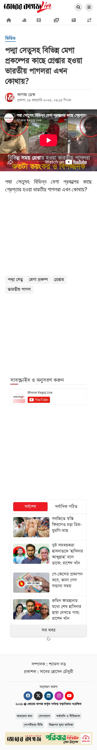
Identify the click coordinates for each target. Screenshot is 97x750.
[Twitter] (38, 695)
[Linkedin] (48, 695)
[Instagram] (59, 695)
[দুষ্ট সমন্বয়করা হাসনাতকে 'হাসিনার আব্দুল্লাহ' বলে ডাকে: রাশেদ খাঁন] (48, 555)
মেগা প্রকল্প (38, 280)
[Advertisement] (48, 332)
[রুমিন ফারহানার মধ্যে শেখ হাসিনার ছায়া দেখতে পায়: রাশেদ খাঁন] (48, 610)
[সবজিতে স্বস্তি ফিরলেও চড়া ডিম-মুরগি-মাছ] (48, 527)
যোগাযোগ (44, 716)
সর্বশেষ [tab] (30, 507)
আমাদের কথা (24, 716)
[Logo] (27, 7)
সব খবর (48, 630)
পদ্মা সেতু (15, 280)
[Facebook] (28, 695)
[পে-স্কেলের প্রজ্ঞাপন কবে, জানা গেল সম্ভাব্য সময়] (48, 582)
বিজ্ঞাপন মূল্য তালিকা (61, 725)
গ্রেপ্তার (59, 280)
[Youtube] (69, 695)
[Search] (78, 7)
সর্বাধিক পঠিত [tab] (66, 507)
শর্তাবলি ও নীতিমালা (68, 716)
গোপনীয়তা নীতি (33, 725)
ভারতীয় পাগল (19, 289)
